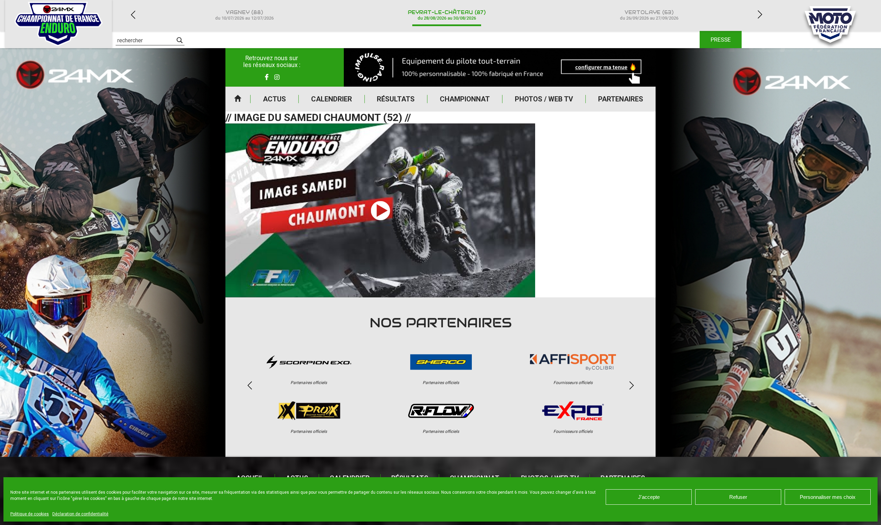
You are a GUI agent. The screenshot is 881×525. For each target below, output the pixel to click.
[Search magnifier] (179, 40)
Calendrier (331, 99)
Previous (133, 14)
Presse (721, 39)
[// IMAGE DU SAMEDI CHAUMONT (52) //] (380, 210)
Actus (274, 99)
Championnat (465, 99)
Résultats (396, 99)
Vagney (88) (244, 15)
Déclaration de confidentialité (80, 514)
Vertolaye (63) (649, 15)
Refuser (738, 497)
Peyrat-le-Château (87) (447, 15)
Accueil (237, 99)
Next (760, 14)
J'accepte (649, 497)
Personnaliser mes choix (828, 497)
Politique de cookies (29, 514)
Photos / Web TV (544, 99)
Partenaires (620, 99)
